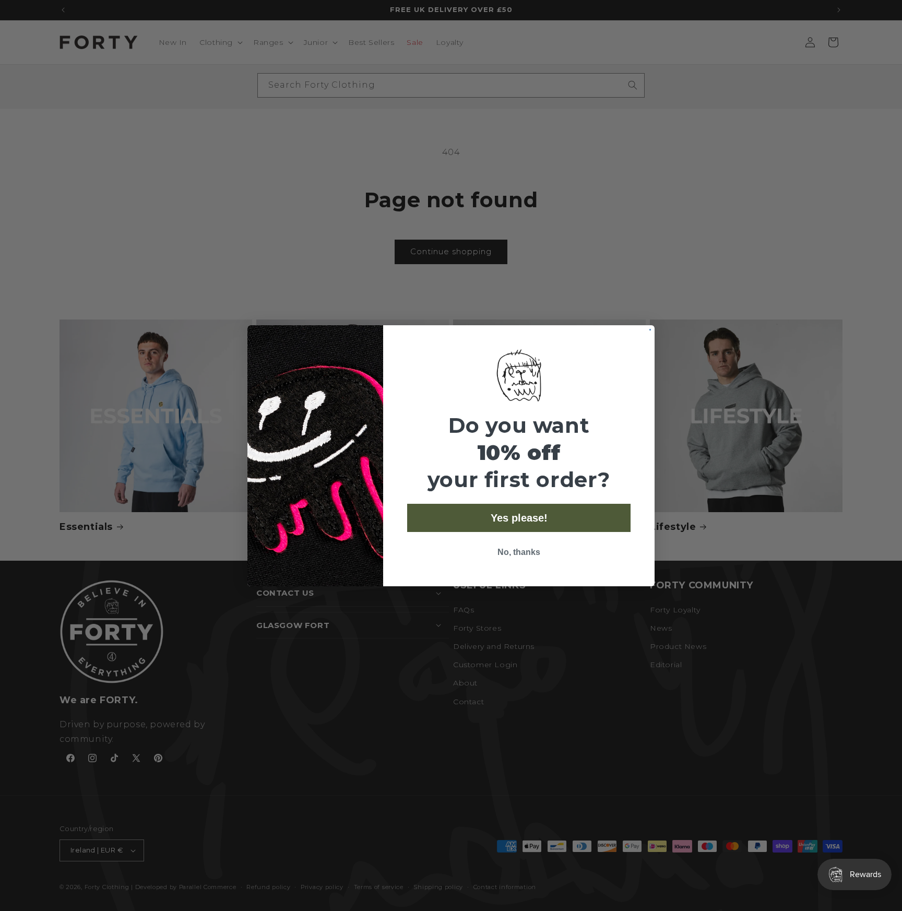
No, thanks (518, 552)
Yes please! (519, 518)
